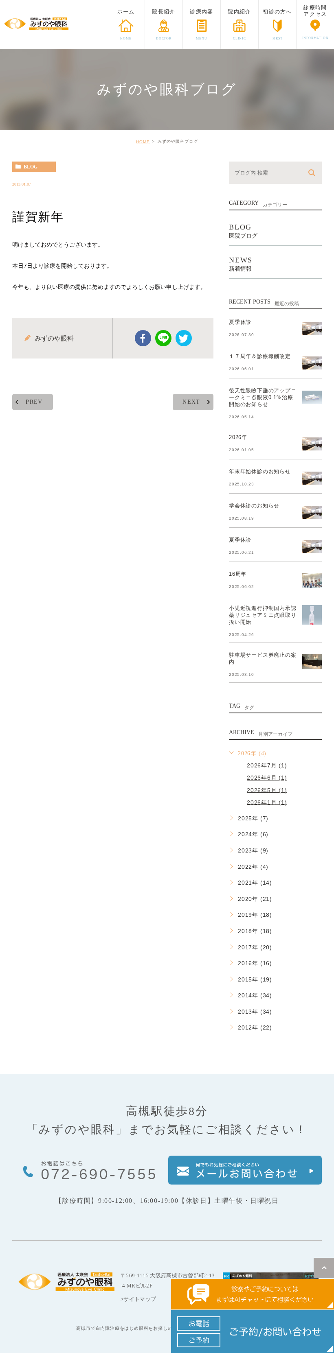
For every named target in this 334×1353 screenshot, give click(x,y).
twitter (184, 338)
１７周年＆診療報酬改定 (260, 356)
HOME (143, 142)
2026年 (238, 437)
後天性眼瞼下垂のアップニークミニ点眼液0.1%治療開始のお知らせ (263, 397)
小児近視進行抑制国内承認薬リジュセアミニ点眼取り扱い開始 (263, 615)
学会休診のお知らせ (254, 506)
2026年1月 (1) (267, 802)
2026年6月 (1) (267, 777)
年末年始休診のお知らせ (260, 471)
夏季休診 (240, 322)
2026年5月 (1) (267, 790)
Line (163, 338)
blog (30, 167)
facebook (143, 338)
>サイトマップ (138, 1299)
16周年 (237, 574)
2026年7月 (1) (267, 765)
